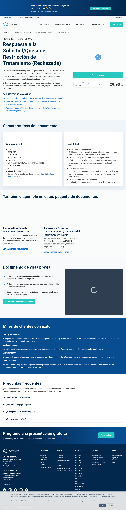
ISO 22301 (78, 476)
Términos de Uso (97, 465)
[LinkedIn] (4, 489)
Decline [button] (111, 505)
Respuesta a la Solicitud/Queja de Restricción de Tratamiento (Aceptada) (34, 98)
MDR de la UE (79, 486)
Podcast (59, 465)
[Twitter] (10, 489)
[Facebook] (15, 489)
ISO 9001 (78, 460)
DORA (77, 481)
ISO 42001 (78, 458)
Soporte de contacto (115, 458)
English (43, 174)
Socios (114, 462)
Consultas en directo (63, 468)
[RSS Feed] (26, 489)
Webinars (60, 458)
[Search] (111, 18)
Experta (42, 465)
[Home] (11, 24)
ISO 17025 (78, 471)
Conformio (43, 455)
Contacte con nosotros (26, 18)
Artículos (60, 455)
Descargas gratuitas (63, 460)
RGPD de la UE (79, 484)
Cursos (42, 462)
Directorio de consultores (64, 471)
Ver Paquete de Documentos (15, 249)
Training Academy (45, 467)
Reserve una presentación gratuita (19, 301)
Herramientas (61, 463)
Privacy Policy (14, 498)
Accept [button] (102, 505)
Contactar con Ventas (98, 462)
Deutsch (50, 174)
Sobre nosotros (96, 455)
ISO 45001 (78, 465)
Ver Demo (117, 24)
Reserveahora (106, 435)
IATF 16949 (78, 489)
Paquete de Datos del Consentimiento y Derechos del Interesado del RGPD (62, 231)
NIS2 (76, 478)
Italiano (11, 177)
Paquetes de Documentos (21, 32)
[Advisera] (11, 451)
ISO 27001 (78, 455)
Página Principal (7, 32)
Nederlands (18, 177)
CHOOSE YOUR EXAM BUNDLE (100, 8)
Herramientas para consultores (97, 458)
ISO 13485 (78, 468)
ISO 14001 (78, 463)
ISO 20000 (78, 473)
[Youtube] (21, 489)
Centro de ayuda (117, 455)
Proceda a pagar (98, 75)
